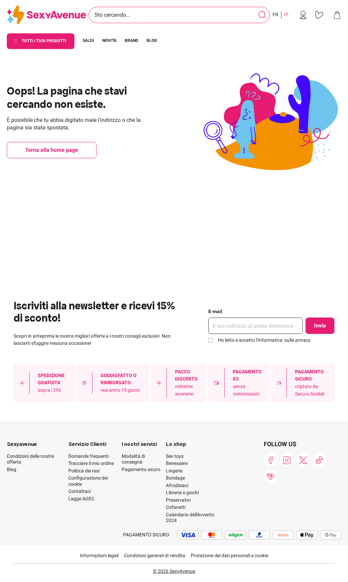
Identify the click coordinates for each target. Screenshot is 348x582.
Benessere (177, 463)
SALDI (88, 40)
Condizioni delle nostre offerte (30, 459)
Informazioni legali (99, 555)
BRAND (131, 40)
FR (275, 14)
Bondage (175, 478)
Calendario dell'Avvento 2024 (190, 517)
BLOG (151, 40)
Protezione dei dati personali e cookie (229, 555)
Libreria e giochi (182, 492)
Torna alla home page (51, 150)
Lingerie (174, 470)
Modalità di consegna (133, 459)
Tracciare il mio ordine (91, 463)
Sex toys (175, 456)
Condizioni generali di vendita (154, 555)
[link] (303, 15)
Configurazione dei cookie (88, 481)
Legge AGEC (81, 498)
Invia (320, 325)
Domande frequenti (88, 456)
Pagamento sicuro (141, 469)
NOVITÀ (109, 40)
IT (286, 14)
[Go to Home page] (46, 15)
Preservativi (178, 500)
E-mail (215, 311)
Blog (11, 469)
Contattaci (79, 491)
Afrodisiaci (177, 485)
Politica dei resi (84, 470)
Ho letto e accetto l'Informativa (264, 340)
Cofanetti (176, 507)
